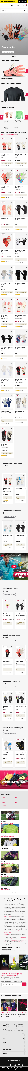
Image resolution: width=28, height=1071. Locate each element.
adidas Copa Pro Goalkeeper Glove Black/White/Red (5, 445)
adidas (14, 930)
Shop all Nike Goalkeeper (9, 640)
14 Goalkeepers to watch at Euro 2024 (8, 1015)
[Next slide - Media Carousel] (27, 962)
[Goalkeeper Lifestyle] (10, 881)
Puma (16, 800)
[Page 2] (15, 56)
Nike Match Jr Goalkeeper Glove (7, 660)
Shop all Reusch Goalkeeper (10, 733)
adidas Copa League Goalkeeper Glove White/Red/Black (20, 316)
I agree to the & (13, 986)
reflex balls (20, 941)
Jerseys (3, 835)
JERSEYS (3, 101)
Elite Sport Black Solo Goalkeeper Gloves (20, 219)
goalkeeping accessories (15, 940)
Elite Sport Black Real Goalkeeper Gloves (20, 284)
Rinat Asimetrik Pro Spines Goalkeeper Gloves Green (20, 707)
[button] (1, 117)
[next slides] (27, 1009)
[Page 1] (13, 56)
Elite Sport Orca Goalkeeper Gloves (7, 536)
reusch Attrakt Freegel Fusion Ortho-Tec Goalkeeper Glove (7, 412)
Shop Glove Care (5, 889)
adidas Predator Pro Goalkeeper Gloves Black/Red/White (20, 380)
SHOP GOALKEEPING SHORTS (7, 876)
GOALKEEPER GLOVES (7, 78)
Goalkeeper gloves (7, 916)
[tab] (14, 1035)
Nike (3, 800)
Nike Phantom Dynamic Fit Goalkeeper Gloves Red (6, 251)
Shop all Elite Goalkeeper (9, 516)
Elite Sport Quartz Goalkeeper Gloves (20, 348)
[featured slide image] (14, 70)
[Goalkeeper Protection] (10, 842)
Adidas (3, 797)
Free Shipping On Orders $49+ (8, 1)
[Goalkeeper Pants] (10, 855)
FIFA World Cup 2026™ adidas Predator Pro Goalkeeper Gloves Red (6, 187)
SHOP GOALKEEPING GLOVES (7, 823)
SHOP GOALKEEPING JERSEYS (7, 836)
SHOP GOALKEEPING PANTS (7, 863)
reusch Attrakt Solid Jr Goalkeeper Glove (7, 753)
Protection (5, 848)
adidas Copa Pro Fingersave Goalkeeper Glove (20, 412)
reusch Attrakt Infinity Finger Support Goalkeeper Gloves (19, 753)
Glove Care (4, 888)
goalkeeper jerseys (18, 935)
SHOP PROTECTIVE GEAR (6, 849)
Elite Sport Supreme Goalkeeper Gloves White (6, 284)
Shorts (3, 874)
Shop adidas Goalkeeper (8, 52)
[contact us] (14, 1061)
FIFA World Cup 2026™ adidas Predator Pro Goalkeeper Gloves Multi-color (20, 187)
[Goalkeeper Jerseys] (10, 828)
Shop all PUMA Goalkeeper (9, 594)
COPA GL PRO (4, 218)
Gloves (3, 821)
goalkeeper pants (22, 937)
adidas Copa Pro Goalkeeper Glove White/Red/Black (5, 316)
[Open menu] (2, 6)
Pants (3, 861)
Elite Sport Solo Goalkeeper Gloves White (6, 380)
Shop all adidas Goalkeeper (9, 469)
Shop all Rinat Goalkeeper (9, 687)
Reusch (3, 802)
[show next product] (25, 488)
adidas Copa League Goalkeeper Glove (19, 489)
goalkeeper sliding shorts (11, 938)
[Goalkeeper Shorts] (10, 868)
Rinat (16, 802)
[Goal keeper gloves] (10, 815)
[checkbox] (12, 138)
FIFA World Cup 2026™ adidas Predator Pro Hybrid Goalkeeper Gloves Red (6, 155)
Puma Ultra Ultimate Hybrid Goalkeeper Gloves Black (20, 614)
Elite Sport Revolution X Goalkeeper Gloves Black (7, 348)
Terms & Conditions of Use (12, 986)
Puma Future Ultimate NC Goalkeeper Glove (6, 614)
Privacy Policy (20, 986)
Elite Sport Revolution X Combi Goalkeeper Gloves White (21, 251)
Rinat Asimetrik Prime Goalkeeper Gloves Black (7, 707)
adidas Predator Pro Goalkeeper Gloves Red (20, 155)
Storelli (4, 805)
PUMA (10, 932)
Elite (16, 797)
